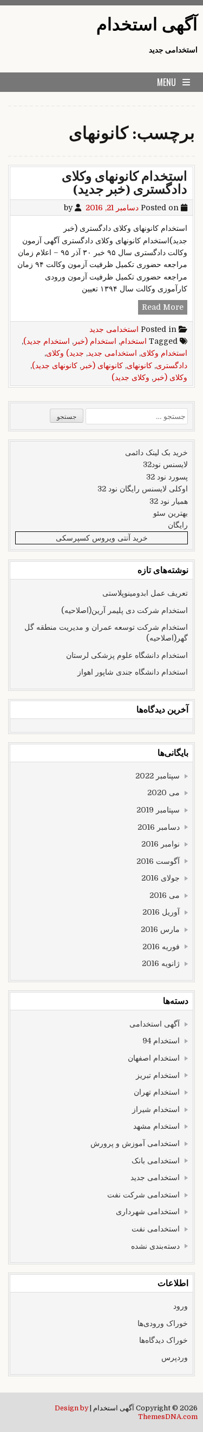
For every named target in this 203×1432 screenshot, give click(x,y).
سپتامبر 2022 (157, 775)
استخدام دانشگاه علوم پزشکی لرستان (127, 655)
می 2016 (164, 895)
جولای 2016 (160, 878)
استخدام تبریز (158, 1075)
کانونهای (139, 365)
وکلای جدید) (130, 377)
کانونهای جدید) (54, 365)
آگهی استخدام (147, 25)
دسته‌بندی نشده (155, 1246)
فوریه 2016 (161, 946)
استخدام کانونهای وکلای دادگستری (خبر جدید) (124, 183)
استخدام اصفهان (154, 1058)
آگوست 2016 (158, 861)
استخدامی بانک (156, 1160)
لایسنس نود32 (165, 464)
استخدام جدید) (46, 341)
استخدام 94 (161, 1040)
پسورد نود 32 (167, 476)
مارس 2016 (160, 929)
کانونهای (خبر (102, 365)
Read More (161, 308)
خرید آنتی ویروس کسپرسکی (102, 538)
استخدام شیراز (156, 1109)
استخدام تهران (157, 1092)
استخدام (133, 341)
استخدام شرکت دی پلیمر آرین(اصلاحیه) (124, 610)
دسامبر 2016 (158, 827)
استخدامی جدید (114, 329)
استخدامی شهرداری (148, 1211)
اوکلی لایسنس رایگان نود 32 (142, 488)
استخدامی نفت (156, 1228)
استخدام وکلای (164, 353)
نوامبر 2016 (160, 844)
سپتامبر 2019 (158, 809)
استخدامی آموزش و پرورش (135, 1143)
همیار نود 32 (168, 501)
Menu (166, 82)
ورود (180, 1306)
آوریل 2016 (161, 912)
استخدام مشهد (156, 1126)
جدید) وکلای (65, 353)
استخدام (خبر (95, 341)
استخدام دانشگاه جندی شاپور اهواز (132, 672)
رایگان (178, 525)
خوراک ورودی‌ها (162, 1323)
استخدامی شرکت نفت (143, 1194)
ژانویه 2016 (161, 963)
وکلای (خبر (170, 377)
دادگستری (171, 365)
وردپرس (174, 1357)
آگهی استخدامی (154, 1024)
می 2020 (163, 792)
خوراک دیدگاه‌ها (163, 1340)
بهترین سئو (170, 513)
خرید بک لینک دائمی (156, 452)
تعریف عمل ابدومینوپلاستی (145, 593)
